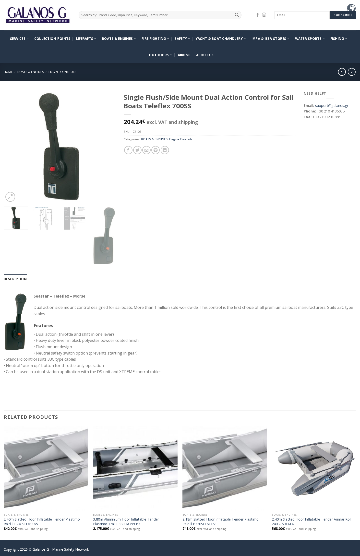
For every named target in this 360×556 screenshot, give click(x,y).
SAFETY (181, 38)
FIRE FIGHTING (154, 38)
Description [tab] (15, 279)
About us (205, 55)
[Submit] (237, 15)
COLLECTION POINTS (52, 38)
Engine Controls (62, 71)
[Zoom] (10, 197)
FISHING (337, 38)
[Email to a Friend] (146, 150)
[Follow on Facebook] (258, 15)
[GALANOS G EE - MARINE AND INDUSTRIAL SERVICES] (37, 15)
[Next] (108, 146)
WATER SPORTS (308, 38)
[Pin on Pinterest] (155, 150)
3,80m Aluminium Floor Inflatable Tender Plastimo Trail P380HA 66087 (126, 521)
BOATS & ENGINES (117, 38)
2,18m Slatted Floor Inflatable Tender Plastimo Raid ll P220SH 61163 (220, 521)
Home (8, 71)
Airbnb (184, 55)
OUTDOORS (159, 55)
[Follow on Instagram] (264, 15)
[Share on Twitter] (137, 150)
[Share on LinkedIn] (165, 150)
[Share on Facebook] (128, 150)
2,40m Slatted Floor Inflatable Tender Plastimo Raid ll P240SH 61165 (42, 521)
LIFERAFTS (84, 38)
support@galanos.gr (331, 105)
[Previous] (12, 146)
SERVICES (17, 38)
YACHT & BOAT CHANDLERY (219, 38)
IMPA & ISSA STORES (269, 38)
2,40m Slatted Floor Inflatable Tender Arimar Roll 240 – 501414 (311, 521)
